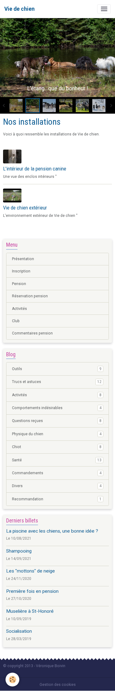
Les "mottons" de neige (30, 571)
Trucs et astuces (57, 382)
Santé (57, 460)
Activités (19, 309)
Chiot (57, 447)
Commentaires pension (32, 333)
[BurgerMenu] (104, 9)
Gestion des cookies (58, 684)
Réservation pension (30, 296)
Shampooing (19, 551)
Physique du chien (57, 434)
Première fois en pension (32, 591)
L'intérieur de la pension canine (34, 169)
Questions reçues (57, 421)
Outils (57, 369)
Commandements (57, 473)
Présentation (23, 259)
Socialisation (19, 631)
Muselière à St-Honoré (30, 611)
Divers (57, 486)
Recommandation (57, 499)
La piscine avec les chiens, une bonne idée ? (52, 531)
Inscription (21, 271)
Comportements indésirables (57, 408)
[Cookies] (12, 679)
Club (16, 321)
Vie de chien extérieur (25, 208)
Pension (19, 284)
